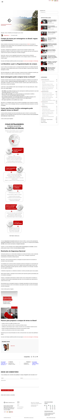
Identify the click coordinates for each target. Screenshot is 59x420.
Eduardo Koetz (6, 35)
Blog (18, 405)
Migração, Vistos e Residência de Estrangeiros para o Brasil (12, 32)
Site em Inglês (19, 408)
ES (53, 0)
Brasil (29, 44)
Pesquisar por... (43, 10)
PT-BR (57, 0)
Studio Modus (31, 417)
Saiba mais (13, 345)
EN (50, 0)
